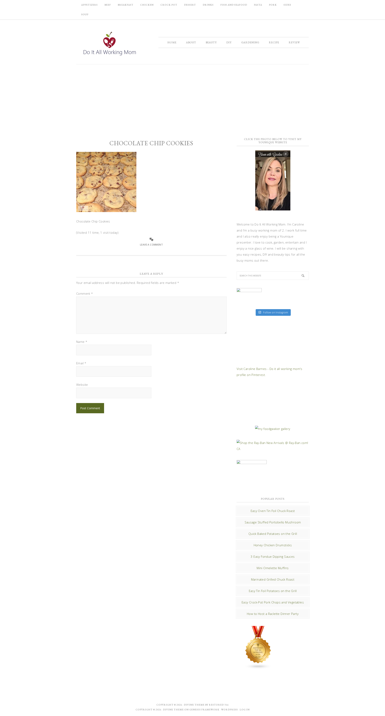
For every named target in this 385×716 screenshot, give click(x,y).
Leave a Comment (151, 244)
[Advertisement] (192, 98)
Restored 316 (219, 704)
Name (81, 342)
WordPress (229, 709)
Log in (245, 709)
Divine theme (194, 704)
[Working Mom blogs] (258, 667)
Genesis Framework (204, 709)
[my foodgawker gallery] (272, 429)
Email (81, 363)
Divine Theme (173, 709)
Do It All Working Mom (109, 44)
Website (82, 385)
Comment (84, 293)
